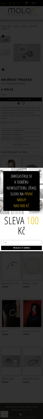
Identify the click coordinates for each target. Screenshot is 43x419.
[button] (40, 171)
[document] (21, 209)
